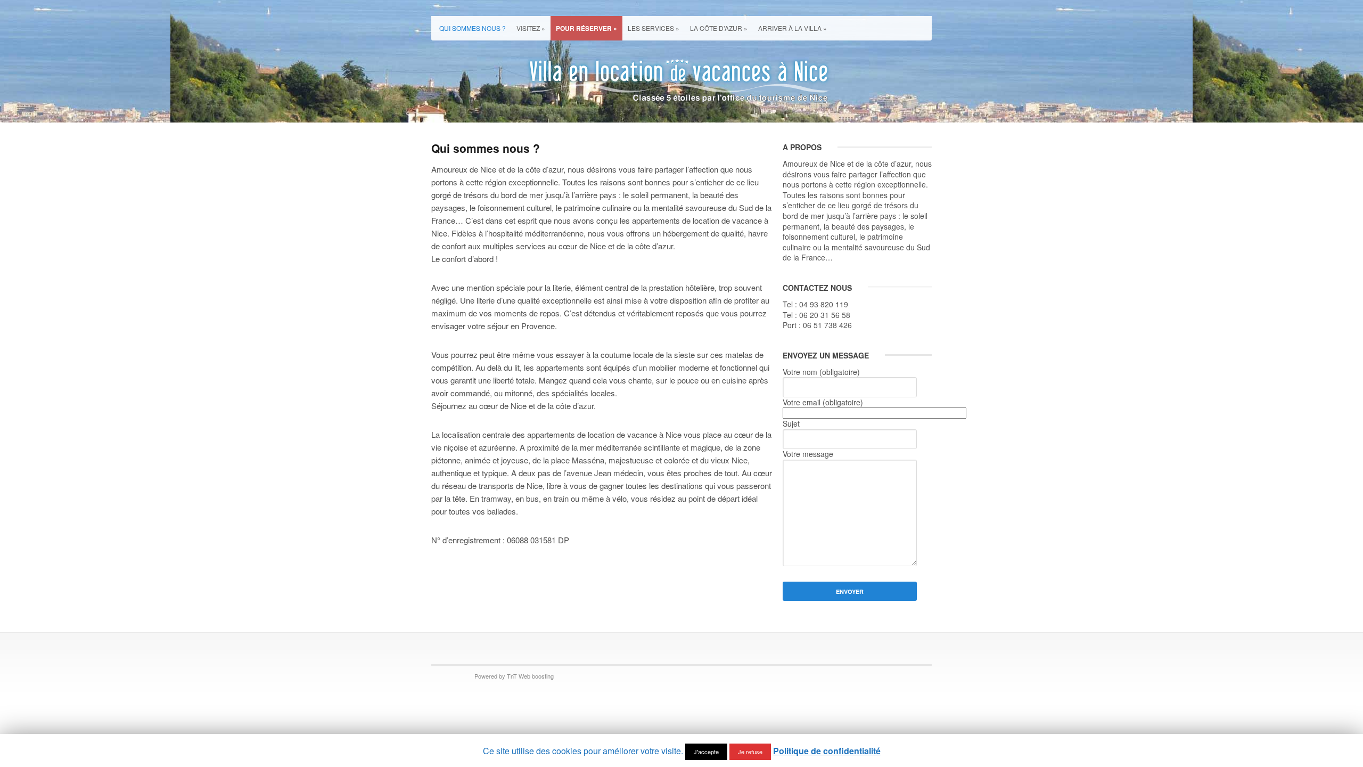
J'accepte (706, 751)
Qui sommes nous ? (472, 27)
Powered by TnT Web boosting (514, 676)
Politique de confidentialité (827, 751)
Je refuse (750, 751)
